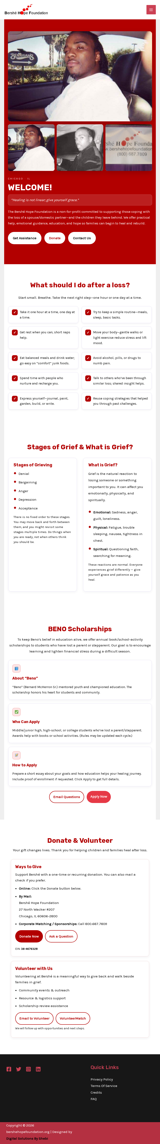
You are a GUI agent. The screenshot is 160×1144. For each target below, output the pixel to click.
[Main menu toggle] (151, 10)
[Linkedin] (38, 1069)
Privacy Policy (102, 1079)
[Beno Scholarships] (31, 147)
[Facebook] (8, 1069)
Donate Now (29, 936)
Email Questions (66, 797)
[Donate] (128, 147)
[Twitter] (18, 1069)
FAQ (94, 1099)
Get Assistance (24, 238)
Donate (55, 238)
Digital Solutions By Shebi (27, 1138)
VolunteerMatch (73, 1018)
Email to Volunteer (34, 1018)
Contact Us (82, 238)
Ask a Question (61, 936)
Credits (96, 1092)
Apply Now (98, 796)
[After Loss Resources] (80, 147)
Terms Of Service (104, 1086)
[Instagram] (28, 1069)
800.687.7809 (96, 924)
